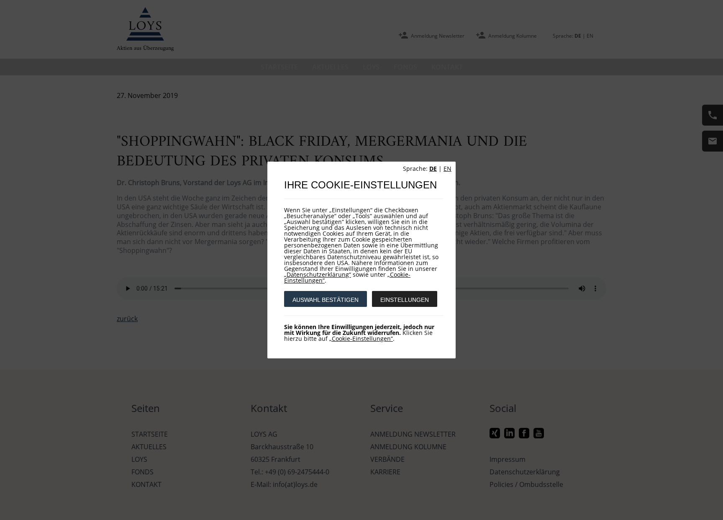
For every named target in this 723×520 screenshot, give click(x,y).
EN (447, 168)
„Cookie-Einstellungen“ (361, 338)
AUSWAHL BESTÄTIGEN (325, 299)
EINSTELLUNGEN (404, 299)
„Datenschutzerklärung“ (317, 274)
